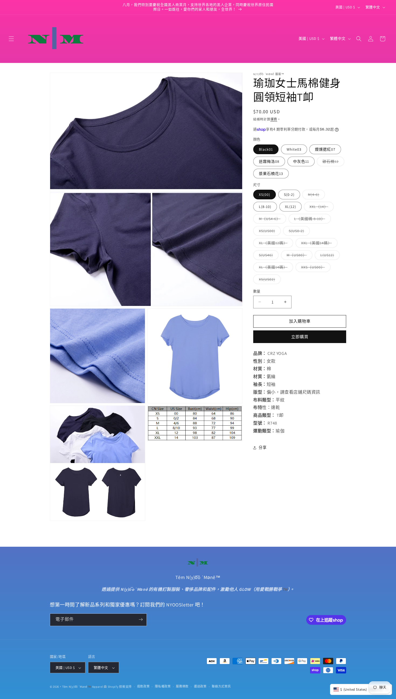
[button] (11, 39)
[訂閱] (141, 619)
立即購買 (299, 336)
